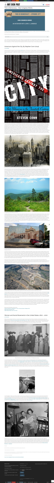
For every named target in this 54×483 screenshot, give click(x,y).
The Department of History (23, 465)
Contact (22, 475)
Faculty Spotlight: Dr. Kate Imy (8, 468)
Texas (17, 482)
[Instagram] (48, 4)
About (48, 482)
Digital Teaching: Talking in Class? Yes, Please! (10, 310)
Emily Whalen (7, 48)
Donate (22, 472)
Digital (25, 482)
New (6, 482)
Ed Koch (22, 50)
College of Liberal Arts (28, 469)
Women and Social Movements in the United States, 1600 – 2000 (26, 315)
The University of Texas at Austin (25, 467)
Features (9, 482)
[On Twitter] (45, 4)
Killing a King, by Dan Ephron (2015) (9, 309)
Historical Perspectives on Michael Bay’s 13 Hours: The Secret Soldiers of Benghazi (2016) (17, 308)
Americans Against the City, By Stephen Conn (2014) (21, 46)
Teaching (21, 482)
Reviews (13, 482)
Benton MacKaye (22, 174)
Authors (35, 482)
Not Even (13, 4)
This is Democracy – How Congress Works (18, 8)
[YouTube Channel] (47, 4)
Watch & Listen (30, 482)
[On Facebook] (43, 4)
